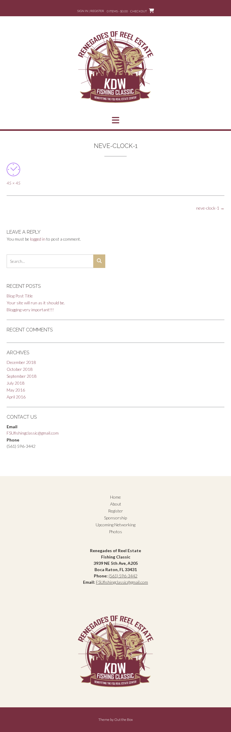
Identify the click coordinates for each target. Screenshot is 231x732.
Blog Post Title (20, 295)
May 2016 (16, 389)
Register (115, 510)
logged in (37, 238)
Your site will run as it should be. (36, 302)
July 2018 (15, 383)
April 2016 (16, 396)
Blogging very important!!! (30, 309)
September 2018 (21, 376)
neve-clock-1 (210, 208)
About (115, 503)
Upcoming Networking (115, 524)
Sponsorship (115, 517)
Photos (115, 531)
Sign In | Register (90, 11)
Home (115, 497)
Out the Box (123, 719)
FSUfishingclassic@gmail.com (33, 432)
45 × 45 (13, 183)
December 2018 (21, 362)
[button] (115, 120)
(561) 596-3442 (123, 575)
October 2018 (19, 369)
